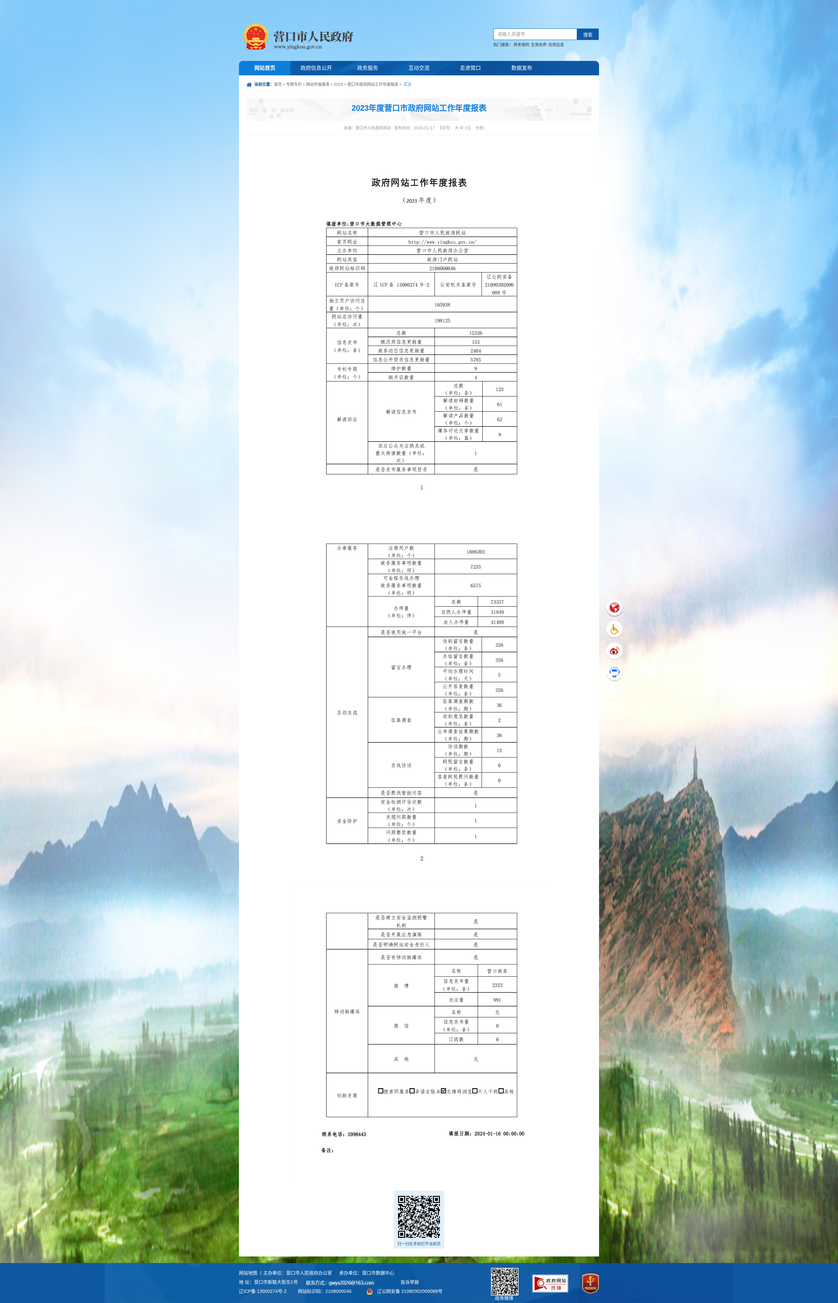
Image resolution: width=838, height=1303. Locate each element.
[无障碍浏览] (614, 630)
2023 (338, 84)
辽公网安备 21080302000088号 (410, 1291)
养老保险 (521, 45)
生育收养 (539, 45)
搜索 (587, 34)
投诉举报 (410, 1282)
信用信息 (556, 45)
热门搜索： (503, 45)
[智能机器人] (614, 673)
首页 (278, 84)
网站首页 (264, 68)
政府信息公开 (316, 68)
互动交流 (419, 68)
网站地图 (248, 1272)
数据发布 (521, 68)
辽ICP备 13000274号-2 (263, 1291)
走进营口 (470, 68)
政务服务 (367, 68)
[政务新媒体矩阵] (614, 651)
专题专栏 (294, 84)
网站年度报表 (318, 84)
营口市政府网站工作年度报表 (372, 84)
